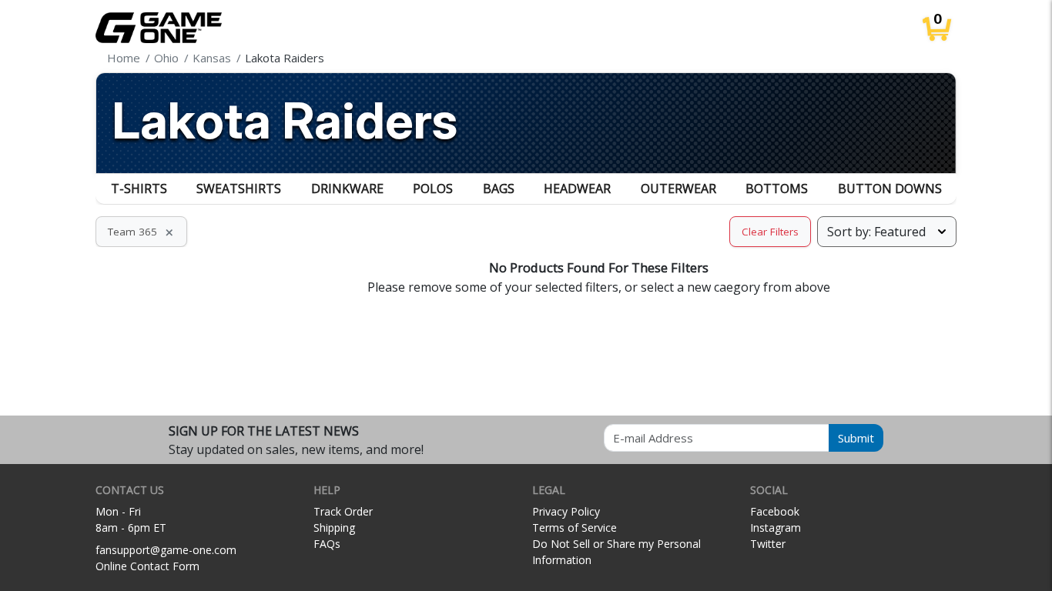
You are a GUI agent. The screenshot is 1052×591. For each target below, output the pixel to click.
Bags (498, 188)
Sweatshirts (238, 188)
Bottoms (776, 188)
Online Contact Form (147, 566)
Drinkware (347, 188)
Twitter (768, 543)
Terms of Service (574, 527)
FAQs (326, 543)
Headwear (577, 188)
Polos (433, 188)
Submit (856, 438)
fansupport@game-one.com (165, 550)
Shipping (334, 527)
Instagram (775, 527)
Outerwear (678, 188)
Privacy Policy (566, 511)
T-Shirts (139, 188)
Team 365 (141, 232)
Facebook (774, 511)
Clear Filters (770, 232)
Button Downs (890, 188)
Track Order (343, 511)
